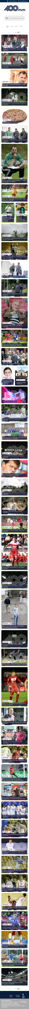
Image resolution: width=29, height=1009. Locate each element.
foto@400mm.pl (24, 1)
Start (8, 26)
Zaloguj (21, 26)
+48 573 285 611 (13, 1)
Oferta (16, 26)
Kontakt (11, 26)
